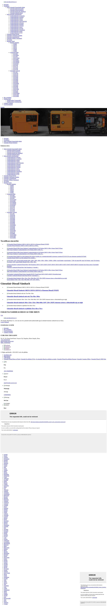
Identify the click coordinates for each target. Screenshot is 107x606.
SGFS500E (16, 83)
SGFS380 (15, 78)
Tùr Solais (9, 39)
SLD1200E (16, 96)
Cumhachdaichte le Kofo (16, 31)
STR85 (15, 51)
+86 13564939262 (5, 340)
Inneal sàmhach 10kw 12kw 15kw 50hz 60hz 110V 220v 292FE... (23, 279)
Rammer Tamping (14, 42)
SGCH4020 (16, 61)
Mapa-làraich (7, 356)
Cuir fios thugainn (8, 104)
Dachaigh (6, 4)
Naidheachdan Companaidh (14, 100)
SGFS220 (15, 76)
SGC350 (15, 72)
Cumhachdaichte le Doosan (17, 23)
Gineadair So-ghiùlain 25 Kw (28, 359)
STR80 (15, 49)
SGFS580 (15, 86)
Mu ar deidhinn (7, 97)
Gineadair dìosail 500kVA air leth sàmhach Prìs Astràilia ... (21, 258)
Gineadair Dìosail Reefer (13, 34)
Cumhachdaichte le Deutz (16, 18)
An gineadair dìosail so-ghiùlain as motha (46, 359)
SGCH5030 (16, 62)
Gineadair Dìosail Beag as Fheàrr (12, 359)
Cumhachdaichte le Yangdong (17, 30)
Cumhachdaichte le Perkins (16, 17)
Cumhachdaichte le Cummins (17, 16)
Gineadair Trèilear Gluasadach (14, 38)
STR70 (15, 45)
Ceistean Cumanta (8, 103)
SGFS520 (15, 85)
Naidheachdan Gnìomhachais (14, 101)
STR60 (15, 44)
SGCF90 (15, 54)
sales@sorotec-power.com (7, 341)
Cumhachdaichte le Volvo (16, 20)
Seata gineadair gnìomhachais (14, 14)
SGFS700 (15, 87)
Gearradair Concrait (15, 70)
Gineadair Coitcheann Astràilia (14, 35)
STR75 (15, 47)
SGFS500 (15, 82)
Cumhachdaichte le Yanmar (17, 25)
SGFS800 (15, 92)
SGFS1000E (16, 93)
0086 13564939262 (5, 342)
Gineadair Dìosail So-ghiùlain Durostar (66, 359)
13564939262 (7, 394)
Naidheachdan (7, 99)
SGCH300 (15, 59)
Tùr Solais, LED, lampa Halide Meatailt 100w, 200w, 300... (22, 262)
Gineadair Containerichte (13, 37)
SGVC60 (15, 65)
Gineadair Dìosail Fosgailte (16, 8)
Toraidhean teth (7, 355)
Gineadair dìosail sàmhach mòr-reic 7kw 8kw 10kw (23, 296)
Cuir (2, 315)
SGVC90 (15, 69)
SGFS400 (15, 79)
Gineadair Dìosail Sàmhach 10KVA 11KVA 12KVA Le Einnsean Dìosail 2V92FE (33, 290)
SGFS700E (16, 89)
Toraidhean (6, 6)
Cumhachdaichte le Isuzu (16, 27)
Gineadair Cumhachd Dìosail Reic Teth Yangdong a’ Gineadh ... (23, 267)
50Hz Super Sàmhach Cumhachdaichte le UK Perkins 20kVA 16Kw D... (25, 249)
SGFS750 (15, 90)
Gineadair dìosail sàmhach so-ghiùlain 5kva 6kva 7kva (24, 308)
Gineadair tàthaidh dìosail (16, 13)
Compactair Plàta (14, 52)
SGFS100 (15, 73)
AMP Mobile (7, 357)
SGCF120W (16, 58)
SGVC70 (15, 66)
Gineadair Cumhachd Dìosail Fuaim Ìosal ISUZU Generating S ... (23, 275)
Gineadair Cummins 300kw (83, 359)
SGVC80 (15, 68)
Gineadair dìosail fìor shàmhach (18, 11)
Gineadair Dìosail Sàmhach (17, 10)
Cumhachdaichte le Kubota (16, 24)
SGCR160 (15, 63)
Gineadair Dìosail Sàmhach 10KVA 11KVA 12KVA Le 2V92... (23, 245)
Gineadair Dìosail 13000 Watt (98, 359)
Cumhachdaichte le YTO (16, 32)
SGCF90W (16, 55)
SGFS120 (15, 75)
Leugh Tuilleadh (5, 322)
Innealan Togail (11, 41)
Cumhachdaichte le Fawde (16, 28)
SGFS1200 (16, 94)
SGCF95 (15, 56)
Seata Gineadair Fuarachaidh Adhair (16, 7)
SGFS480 (15, 80)
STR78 (15, 48)
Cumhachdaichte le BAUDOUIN (18, 21)
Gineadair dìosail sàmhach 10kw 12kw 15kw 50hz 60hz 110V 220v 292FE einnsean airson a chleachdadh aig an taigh (45, 302)
